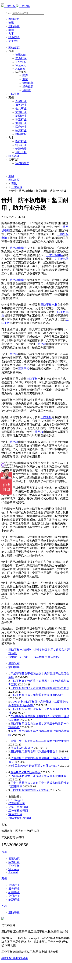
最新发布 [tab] (14, 663)
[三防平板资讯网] (36, 6)
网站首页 (14, 19)
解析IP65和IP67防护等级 (25, 772)
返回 (11, 176)
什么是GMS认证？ (21, 747)
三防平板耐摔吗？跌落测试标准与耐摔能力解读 (39, 688)
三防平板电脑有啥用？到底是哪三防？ (34, 751)
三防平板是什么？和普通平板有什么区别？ (37, 694)
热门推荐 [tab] (14, 667)
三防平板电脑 (15, 247)
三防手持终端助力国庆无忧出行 (30, 790)
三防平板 (40, 343)
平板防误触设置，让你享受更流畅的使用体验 (38, 776)
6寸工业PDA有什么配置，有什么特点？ (35, 765)
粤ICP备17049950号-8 (14, 958)
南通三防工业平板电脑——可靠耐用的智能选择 (39, 741)
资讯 (14, 183)
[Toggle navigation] (2, 3)
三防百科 (16, 187)
